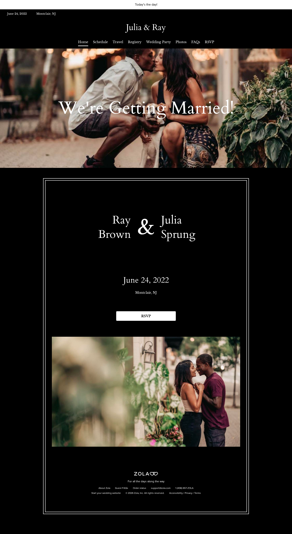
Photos (181, 42)
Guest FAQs (121, 488)
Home (83, 42)
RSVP (209, 42)
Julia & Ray (146, 27)
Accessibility (176, 493)
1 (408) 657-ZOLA (184, 488)
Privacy (188, 493)
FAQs (195, 42)
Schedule (100, 42)
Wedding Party (158, 42)
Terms (197, 493)
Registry (134, 42)
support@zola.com (161, 488)
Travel (118, 42)
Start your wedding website (106, 493)
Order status (139, 488)
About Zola (104, 488)
